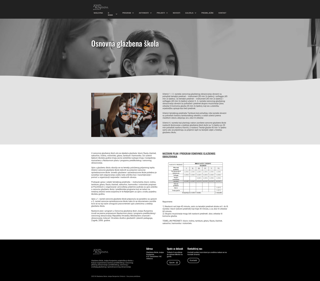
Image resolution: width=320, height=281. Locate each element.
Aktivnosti (144, 13)
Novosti (176, 13)
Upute (172, 262)
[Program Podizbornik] (133, 13)
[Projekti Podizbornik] (167, 13)
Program (126, 13)
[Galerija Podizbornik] (195, 13)
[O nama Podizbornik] (116, 14)
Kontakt (222, 13)
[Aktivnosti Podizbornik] (151, 13)
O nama (110, 14)
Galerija (189, 13)
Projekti (161, 13)
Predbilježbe (207, 13)
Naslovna (98, 13)
